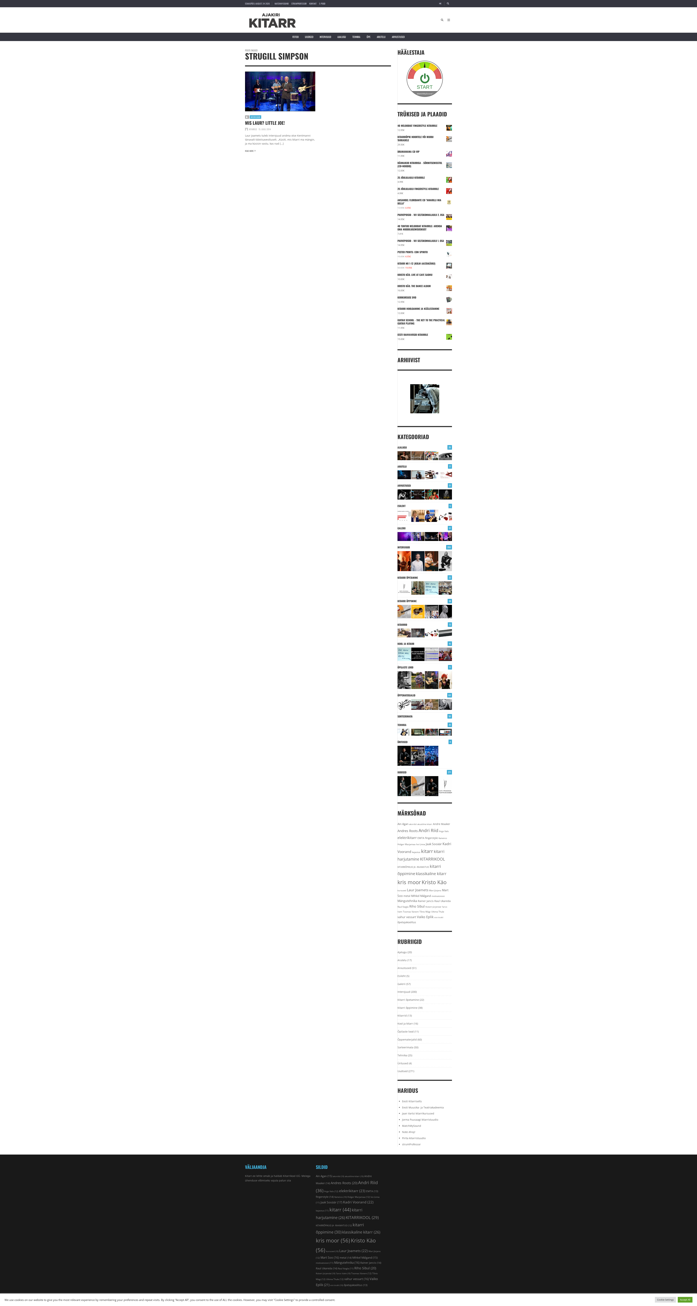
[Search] (448, 3)
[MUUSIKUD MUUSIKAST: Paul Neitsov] (431, 561)
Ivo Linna (420, 844)
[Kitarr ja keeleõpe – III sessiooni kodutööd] (431, 516)
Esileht (401, 506)
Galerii (401, 528)
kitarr (427, 851)
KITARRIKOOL (432, 859)
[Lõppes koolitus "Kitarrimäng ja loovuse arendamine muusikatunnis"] (431, 654)
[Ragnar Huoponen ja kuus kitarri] (418, 632)
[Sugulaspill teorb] (404, 732)
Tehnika (356, 37)
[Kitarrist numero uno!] (431, 494)
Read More (249, 150)
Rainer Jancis (426, 901)
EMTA (420, 838)
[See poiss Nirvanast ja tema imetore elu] (404, 494)
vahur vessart (407, 917)
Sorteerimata (405, 716)
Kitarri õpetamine (408, 577)
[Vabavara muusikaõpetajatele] (418, 654)
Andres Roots (408, 831)
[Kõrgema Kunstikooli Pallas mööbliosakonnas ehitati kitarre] (404, 632)
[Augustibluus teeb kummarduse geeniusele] (418, 756)
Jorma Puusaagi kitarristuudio (420, 1119)
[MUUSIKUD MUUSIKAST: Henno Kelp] (445, 561)
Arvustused (398, 37)
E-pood (322, 3)
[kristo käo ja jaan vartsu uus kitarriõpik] (404, 611)
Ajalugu (341, 37)
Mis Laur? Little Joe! (265, 122)
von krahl (438, 917)
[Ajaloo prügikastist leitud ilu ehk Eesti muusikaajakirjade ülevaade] (431, 455)
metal (406, 896)
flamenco (443, 838)
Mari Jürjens (435, 890)
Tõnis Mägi (425, 911)
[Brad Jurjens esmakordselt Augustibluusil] (404, 786)
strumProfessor (299, 3)
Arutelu (381, 37)
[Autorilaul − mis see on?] (431, 704)
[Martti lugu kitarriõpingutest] (418, 680)
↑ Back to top (445, 1301)
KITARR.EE (253, 129)
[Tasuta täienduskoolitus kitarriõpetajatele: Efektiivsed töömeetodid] (404, 588)
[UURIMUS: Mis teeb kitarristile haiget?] (431, 474)
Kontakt (313, 3)
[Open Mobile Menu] (448, 20)
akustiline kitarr (424, 824)
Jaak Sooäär (434, 844)
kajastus (416, 852)
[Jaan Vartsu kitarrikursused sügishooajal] (418, 611)
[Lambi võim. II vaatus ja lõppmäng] (418, 732)
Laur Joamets (417, 890)
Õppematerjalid (406, 695)
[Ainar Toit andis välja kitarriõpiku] (418, 588)
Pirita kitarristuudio (414, 1138)
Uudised (309, 37)
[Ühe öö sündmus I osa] (445, 455)
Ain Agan (403, 824)
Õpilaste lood (405, 667)
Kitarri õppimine (407, 601)
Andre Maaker (441, 824)
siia (289, 1180)
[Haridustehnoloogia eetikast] (431, 588)
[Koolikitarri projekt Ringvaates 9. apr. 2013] (418, 516)
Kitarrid (402, 624)
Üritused (402, 742)
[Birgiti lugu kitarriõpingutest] (404, 680)
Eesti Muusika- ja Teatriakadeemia (423, 1107)
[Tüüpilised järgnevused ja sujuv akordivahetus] (404, 704)
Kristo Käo (434, 882)
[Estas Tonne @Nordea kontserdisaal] (431, 536)
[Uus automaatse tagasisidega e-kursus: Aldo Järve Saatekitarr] (431, 611)
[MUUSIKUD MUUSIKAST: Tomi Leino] (404, 561)
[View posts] (247, 117)
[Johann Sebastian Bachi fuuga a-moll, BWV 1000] (445, 704)
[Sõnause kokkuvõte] (418, 474)
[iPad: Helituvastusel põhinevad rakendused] (445, 732)
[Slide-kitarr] (445, 632)
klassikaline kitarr (431, 873)
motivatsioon (438, 896)
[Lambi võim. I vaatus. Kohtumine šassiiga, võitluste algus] (431, 732)
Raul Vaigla (403, 906)
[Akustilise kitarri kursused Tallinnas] (445, 611)
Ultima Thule (437, 911)
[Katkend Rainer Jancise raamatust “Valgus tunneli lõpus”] (418, 455)
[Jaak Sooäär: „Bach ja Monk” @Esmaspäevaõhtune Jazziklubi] (418, 536)
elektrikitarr (407, 837)
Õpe (368, 37)
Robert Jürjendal (433, 907)
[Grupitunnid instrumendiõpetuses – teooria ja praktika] (445, 588)
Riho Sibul (417, 906)
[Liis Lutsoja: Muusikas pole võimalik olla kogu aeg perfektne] (445, 536)
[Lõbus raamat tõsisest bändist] (418, 494)
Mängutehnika (407, 901)
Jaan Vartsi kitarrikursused (418, 1113)
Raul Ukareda (442, 901)
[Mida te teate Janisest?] (445, 494)
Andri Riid (428, 830)
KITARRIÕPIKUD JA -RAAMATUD (413, 867)
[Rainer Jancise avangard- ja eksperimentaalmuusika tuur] (404, 756)
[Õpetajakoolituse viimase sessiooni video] (445, 654)
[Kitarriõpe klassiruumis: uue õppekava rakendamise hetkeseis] (404, 516)
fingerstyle (431, 838)
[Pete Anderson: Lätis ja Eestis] (404, 455)
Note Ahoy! (408, 1132)
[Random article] (440, 3)
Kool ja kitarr (406, 644)
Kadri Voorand (358, 1202)
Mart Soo (330, 1258)
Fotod (295, 37)
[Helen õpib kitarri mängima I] (445, 680)
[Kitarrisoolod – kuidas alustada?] (431, 680)
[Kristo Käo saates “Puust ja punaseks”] (445, 474)
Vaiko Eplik (425, 916)
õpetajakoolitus (407, 922)
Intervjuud (325, 37)
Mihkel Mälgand (421, 896)
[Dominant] (418, 704)
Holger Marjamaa (406, 844)
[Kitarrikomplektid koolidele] (445, 516)
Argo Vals (444, 831)
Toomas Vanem (411, 911)
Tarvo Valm (343, 1273)
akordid (413, 824)
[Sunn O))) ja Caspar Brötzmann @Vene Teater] (404, 536)
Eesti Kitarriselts (412, 1101)
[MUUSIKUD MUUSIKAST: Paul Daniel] (418, 561)
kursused (402, 890)
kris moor (409, 882)
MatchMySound (282, 3)
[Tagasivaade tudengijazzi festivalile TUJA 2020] (431, 756)
